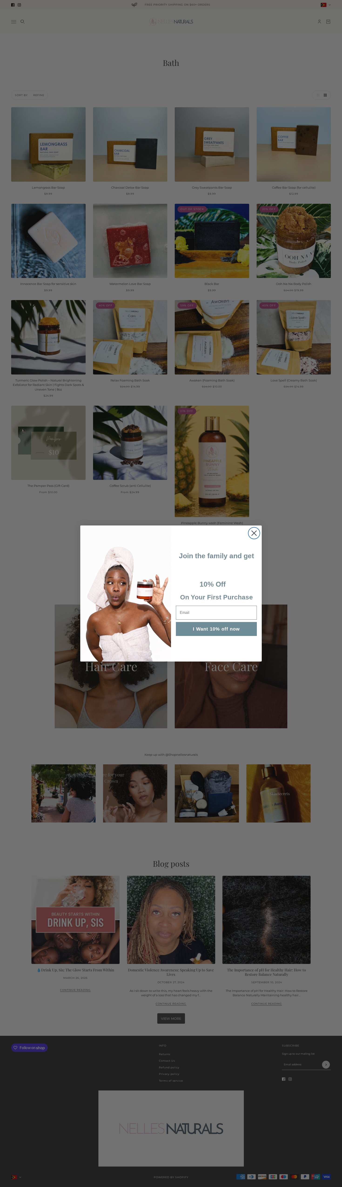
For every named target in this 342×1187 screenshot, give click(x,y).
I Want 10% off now (216, 629)
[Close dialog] (254, 533)
